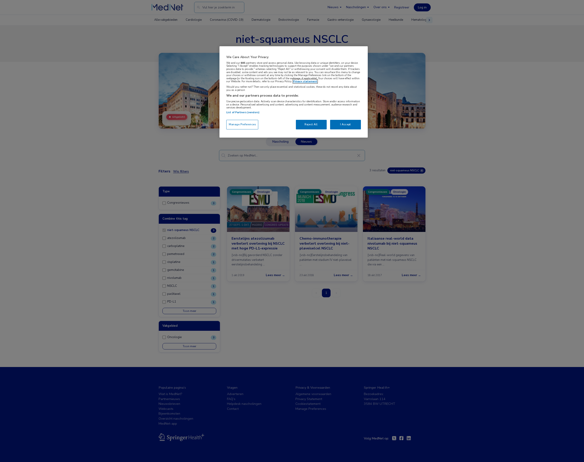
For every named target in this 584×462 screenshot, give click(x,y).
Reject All (311, 124)
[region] (293, 92)
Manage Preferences (242, 124)
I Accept (345, 124)
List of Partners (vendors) (242, 112)
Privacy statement (305, 81)
